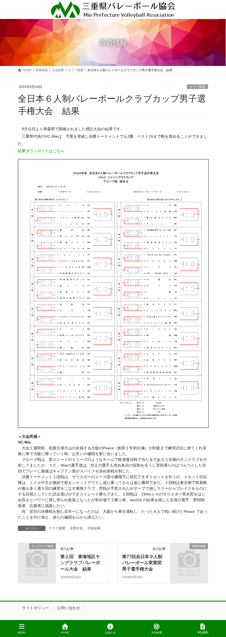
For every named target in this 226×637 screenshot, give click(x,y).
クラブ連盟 (197, 86)
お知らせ (110, 632)
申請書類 (202, 632)
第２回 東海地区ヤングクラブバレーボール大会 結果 (80, 562)
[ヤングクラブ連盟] (37, 555)
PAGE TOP (217, 612)
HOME (65, 632)
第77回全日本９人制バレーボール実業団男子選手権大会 (142, 562)
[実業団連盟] (189, 555)
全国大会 (76, 528)
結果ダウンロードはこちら (41, 151)
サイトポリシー (35, 608)
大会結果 (94, 528)
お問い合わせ (68, 608)
